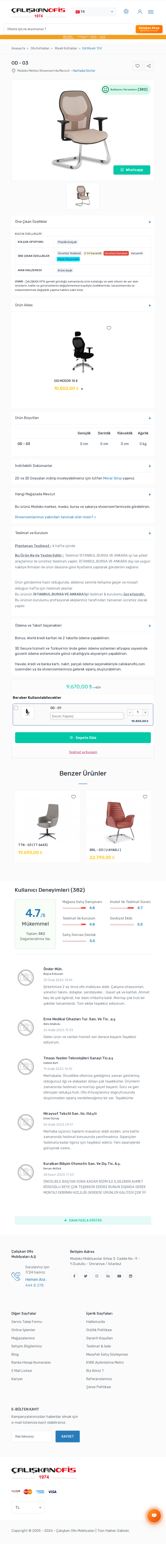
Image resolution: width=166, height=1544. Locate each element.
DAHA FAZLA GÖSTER (85, 1220)
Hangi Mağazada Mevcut (35, 494)
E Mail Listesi (21, 1371)
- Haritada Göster (83, 71)
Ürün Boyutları (27, 418)
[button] (94, 11)
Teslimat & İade (98, 1346)
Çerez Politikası (98, 1387)
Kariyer (17, 1379)
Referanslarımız (99, 1379)
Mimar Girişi (112, 478)
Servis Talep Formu (26, 1322)
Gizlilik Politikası (99, 1330)
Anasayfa (18, 48)
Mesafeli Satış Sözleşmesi (107, 1354)
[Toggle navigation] (151, 11)
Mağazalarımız (23, 1338)
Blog (15, 1354)
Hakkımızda (95, 1322)
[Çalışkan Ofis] (43, 1472)
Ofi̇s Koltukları (40, 48)
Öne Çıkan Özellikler (31, 222)
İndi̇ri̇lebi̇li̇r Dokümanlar (33, 466)
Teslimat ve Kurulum (31, 533)
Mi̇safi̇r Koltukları (66, 48)
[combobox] (87, 715)
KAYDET (68, 1436)
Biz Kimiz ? (95, 1371)
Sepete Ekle (85, 738)
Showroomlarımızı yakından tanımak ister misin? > (55, 517)
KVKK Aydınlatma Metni (105, 1362)
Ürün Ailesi (24, 305)
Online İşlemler (23, 1330)
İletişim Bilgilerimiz (26, 1346)
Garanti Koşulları (99, 1338)
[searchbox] (88, 716)
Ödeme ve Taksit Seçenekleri (38, 625)
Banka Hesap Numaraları (31, 1362)
